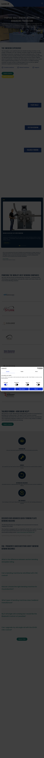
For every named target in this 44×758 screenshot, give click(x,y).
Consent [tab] (7, 371)
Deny (8, 388)
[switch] (16, 385)
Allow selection (22, 388)
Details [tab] (22, 371)
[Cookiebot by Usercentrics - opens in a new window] (38, 368)
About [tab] (36, 371)
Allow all (36, 388)
